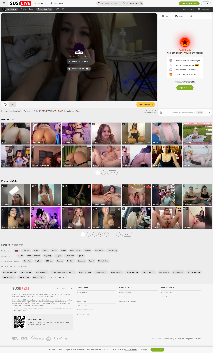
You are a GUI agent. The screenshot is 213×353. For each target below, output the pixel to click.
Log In (206, 3)
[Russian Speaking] (16, 250)
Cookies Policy (82, 305)
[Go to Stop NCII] (60, 338)
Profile (23, 9)
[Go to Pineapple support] (48, 338)
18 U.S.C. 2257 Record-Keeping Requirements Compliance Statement (176, 339)
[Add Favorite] (5, 104)
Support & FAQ (166, 292)
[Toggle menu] (4, 3)
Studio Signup (124, 297)
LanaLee (5, 244)
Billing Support (166, 297)
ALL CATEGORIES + (56, 277)
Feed (31, 9)
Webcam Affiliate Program (128, 301)
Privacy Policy (82, 292)
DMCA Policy (81, 301)
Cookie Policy (131, 350)
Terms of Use (81, 297)
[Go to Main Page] (20, 3)
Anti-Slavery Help (83, 314)
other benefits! (189, 82)
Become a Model (125, 292)
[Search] (124, 3)
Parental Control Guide (85, 310)
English (63, 288)
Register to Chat (185, 88)
